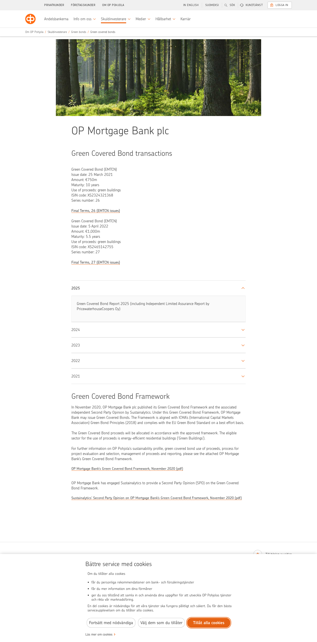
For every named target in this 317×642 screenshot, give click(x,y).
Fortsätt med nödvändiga (111, 622)
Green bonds (78, 32)
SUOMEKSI (212, 5)
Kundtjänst (254, 5)
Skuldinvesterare (57, 32)
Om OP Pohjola (113, 5)
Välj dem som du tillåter (161, 622)
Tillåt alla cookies (208, 622)
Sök (232, 5)
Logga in (282, 5)
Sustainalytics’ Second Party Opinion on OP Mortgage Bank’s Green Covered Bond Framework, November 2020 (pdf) (156, 498)
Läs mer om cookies (99, 634)
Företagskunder (83, 5)
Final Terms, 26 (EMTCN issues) (95, 211)
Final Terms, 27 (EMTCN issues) (95, 262)
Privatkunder (54, 5)
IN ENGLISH (191, 5)
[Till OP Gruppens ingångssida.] (30, 19)
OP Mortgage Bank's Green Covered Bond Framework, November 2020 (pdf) (127, 469)
